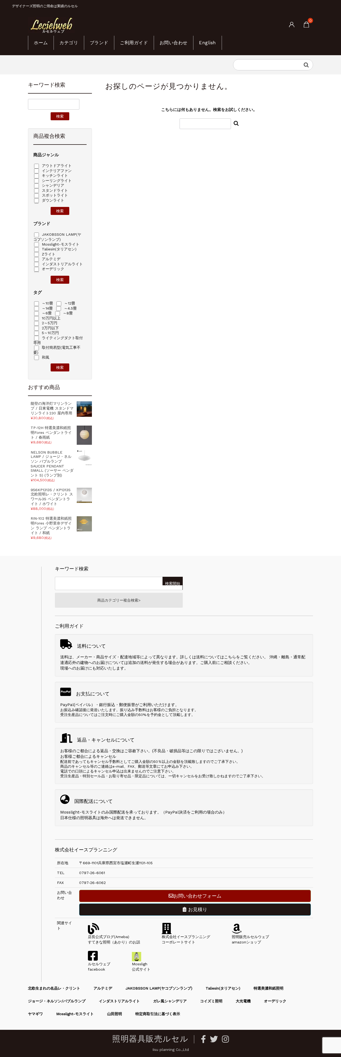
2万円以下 (49, 328)
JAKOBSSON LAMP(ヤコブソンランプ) (57, 237)
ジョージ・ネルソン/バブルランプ (57, 1001)
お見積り (196, 909)
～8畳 (67, 313)
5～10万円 (49, 333)
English (207, 42)
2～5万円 (48, 323)
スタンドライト (54, 190)
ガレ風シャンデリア (170, 1001)
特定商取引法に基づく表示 (157, 1014)
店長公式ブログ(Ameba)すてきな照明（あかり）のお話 (114, 939)
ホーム (41, 42)
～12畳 (69, 303)
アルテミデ (50, 259)
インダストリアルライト (61, 264)
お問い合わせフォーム (197, 896)
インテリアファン (56, 171)
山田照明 (114, 1014)
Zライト (47, 254)
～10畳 (46, 303)
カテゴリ (68, 42)
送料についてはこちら (216, 657)
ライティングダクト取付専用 (58, 340)
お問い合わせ (174, 42)
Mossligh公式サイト (141, 966)
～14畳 (46, 308)
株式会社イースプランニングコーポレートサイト (186, 939)
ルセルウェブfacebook (99, 966)
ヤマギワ (35, 1014)
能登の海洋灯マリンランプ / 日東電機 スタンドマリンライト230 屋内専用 (52, 408)
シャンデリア (52, 185)
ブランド (99, 42)
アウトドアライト (56, 165)
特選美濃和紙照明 (268, 988)
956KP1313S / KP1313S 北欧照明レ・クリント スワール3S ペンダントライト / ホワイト (52, 497)
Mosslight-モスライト (59, 244)
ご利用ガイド (134, 42)
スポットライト (54, 195)
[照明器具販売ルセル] (51, 25)
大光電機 (243, 1001)
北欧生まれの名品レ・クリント (54, 988)
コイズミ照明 (211, 1001)
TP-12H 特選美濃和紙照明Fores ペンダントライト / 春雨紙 (51, 432)
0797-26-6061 (92, 873)
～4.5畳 (70, 308)
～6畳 (46, 313)
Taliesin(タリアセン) (58, 249)
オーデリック (52, 269)
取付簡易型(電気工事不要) (56, 350)
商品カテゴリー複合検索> (118, 600)
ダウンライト (52, 200)
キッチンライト (54, 175)
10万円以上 (50, 318)
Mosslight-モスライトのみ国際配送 (92, 812)
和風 (44, 357)
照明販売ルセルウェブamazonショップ (250, 939)
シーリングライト (56, 180)
